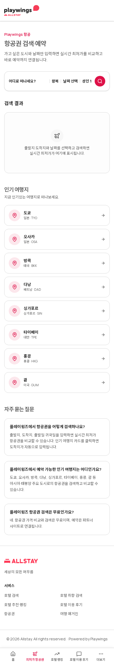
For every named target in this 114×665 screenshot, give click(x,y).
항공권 (9, 613)
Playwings (99, 638)
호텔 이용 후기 (71, 604)
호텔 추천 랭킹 (15, 604)
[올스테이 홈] (21, 10)
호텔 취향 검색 (71, 595)
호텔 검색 (11, 595)
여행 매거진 (69, 613)
